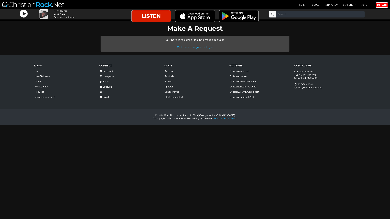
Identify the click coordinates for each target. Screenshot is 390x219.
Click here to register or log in (195, 47)
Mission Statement (45, 97)
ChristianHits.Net (239, 76)
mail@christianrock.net (310, 87)
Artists (38, 81)
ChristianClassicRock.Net (243, 87)
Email (106, 97)
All (193, 118)
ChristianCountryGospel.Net (244, 92)
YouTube (107, 87)
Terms (234, 118)
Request (315, 5)
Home (38, 71)
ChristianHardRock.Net (242, 97)
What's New (331, 5)
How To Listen (42, 76)
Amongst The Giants (64, 17)
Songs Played (172, 92)
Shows (168, 81)
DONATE (382, 5)
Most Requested (174, 97)
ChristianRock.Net (239, 71)
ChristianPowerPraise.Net (243, 81)
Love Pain (59, 14)
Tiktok (106, 82)
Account (169, 71)
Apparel (169, 87)
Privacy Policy (221, 118)
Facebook (108, 71)
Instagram (108, 76)
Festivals (169, 76)
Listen (302, 5)
